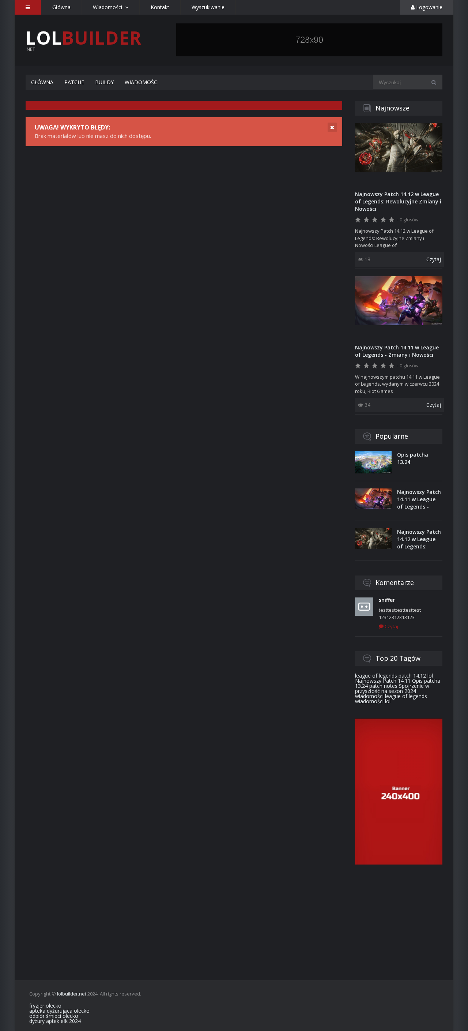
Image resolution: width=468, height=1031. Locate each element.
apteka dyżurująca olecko (59, 1010)
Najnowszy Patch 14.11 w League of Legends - (419, 499)
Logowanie (428, 7)
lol (430, 675)
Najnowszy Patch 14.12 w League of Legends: (419, 539)
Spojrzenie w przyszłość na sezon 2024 (392, 688)
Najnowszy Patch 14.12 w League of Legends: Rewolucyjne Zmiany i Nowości (398, 201)
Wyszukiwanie (208, 7)
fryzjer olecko (45, 1005)
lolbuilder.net (71, 993)
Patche (74, 82)
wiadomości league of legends (391, 696)
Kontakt (160, 7)
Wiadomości (142, 82)
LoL (83, 37)
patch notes (383, 685)
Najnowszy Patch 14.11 (383, 680)
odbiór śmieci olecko (53, 1015)
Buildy (104, 82)
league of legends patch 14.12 (390, 675)
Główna (61, 7)
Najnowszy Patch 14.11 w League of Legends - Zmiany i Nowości (397, 351)
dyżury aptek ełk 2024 (55, 1020)
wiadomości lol (372, 701)
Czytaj (433, 259)
